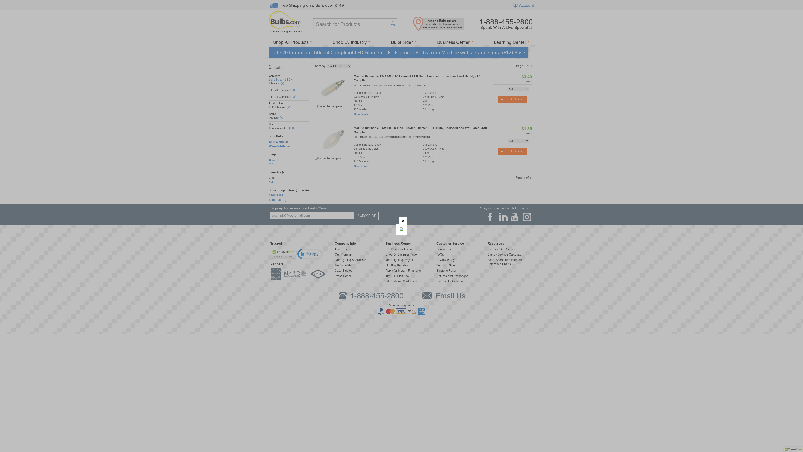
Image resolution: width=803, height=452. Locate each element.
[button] (403, 220)
